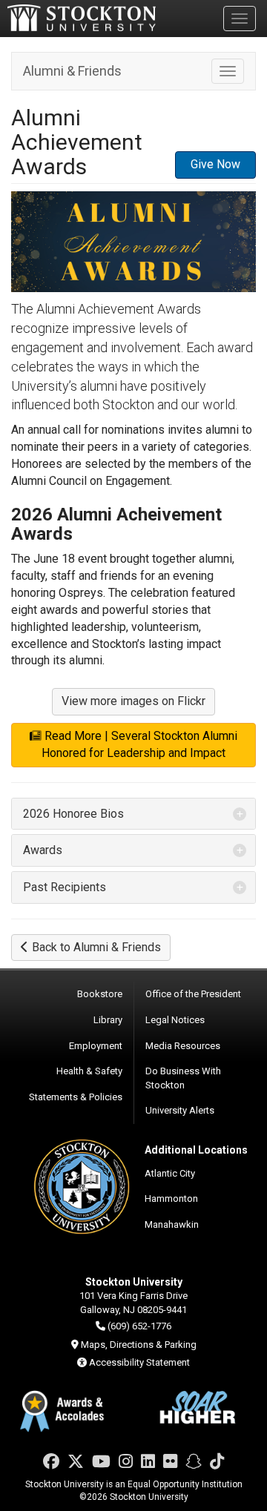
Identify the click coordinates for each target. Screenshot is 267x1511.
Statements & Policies (75, 1096)
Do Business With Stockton (183, 1078)
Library (107, 1019)
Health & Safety (89, 1071)
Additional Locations (196, 1150)
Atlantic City (170, 1173)
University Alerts (179, 1110)
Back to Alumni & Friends (96, 947)
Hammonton (171, 1198)
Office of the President (193, 993)
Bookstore (99, 993)
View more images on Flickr (133, 701)
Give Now (215, 164)
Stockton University (81, 17)
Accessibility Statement (139, 1362)
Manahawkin (172, 1224)
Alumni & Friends (72, 71)
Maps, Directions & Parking (139, 1344)
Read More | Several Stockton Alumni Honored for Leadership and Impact (139, 744)
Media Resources (182, 1045)
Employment (95, 1045)
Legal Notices (175, 1019)
